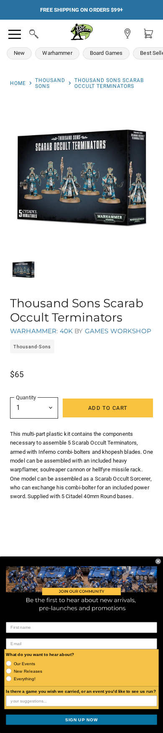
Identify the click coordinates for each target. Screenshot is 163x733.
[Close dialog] (158, 561)
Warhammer (57, 53)
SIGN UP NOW (81, 719)
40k (66, 331)
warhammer (33, 331)
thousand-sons (32, 347)
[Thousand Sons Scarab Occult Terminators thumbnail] (23, 269)
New (19, 53)
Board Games (106, 53)
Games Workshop (118, 331)
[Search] (26, 32)
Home (18, 83)
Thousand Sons (50, 83)
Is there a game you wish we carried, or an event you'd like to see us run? (81, 691)
